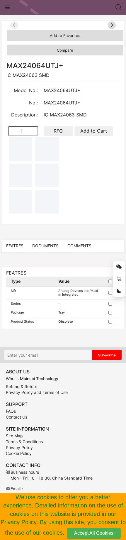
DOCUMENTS (45, 245)
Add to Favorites (65, 35)
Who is (32, 378)
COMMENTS (79, 245)
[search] (118, 7)
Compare (65, 50)
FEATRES (14, 245)
